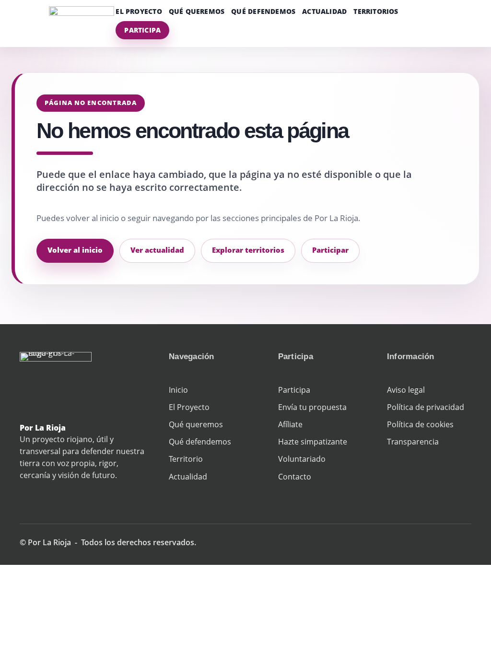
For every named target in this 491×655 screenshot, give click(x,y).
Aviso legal (406, 390)
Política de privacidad (425, 407)
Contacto (294, 476)
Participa (142, 30)
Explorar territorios (248, 250)
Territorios (375, 11)
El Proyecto (139, 11)
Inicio (178, 390)
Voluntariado (302, 459)
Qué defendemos (263, 11)
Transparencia (413, 441)
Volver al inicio (75, 250)
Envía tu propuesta (312, 407)
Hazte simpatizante (312, 441)
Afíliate (290, 424)
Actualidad (324, 11)
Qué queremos (197, 11)
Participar (330, 250)
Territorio (186, 459)
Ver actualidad (157, 250)
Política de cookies (420, 424)
